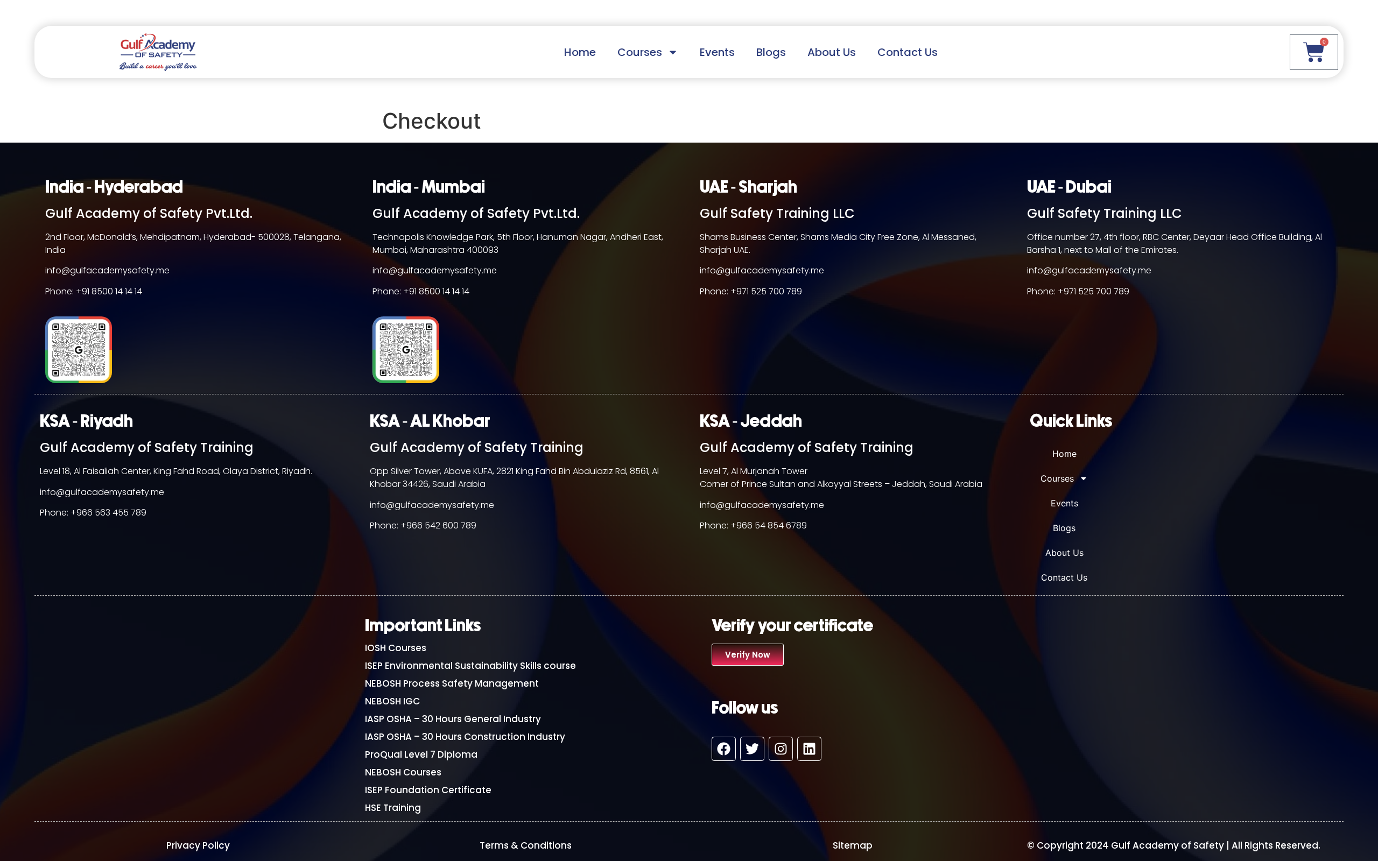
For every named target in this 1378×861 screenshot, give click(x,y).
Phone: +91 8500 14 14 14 (93, 291)
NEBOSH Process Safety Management (452, 683)
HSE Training (393, 807)
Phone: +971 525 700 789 (751, 291)
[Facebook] (724, 749)
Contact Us (907, 52)
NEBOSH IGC (392, 701)
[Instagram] (781, 749)
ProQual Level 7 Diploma (421, 754)
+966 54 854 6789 (768, 525)
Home (580, 52)
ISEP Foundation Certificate (428, 790)
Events (717, 52)
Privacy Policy (198, 845)
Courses (639, 52)
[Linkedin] (809, 749)
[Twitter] (752, 749)
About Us (831, 52)
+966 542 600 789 (438, 525)
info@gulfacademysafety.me (107, 270)
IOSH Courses (395, 647)
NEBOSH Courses (403, 772)
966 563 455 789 (111, 512)
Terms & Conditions (526, 845)
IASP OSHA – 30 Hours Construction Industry (465, 736)
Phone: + (58, 512)
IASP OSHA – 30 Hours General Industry (453, 718)
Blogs (771, 52)
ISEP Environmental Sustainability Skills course (470, 665)
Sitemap (853, 845)
